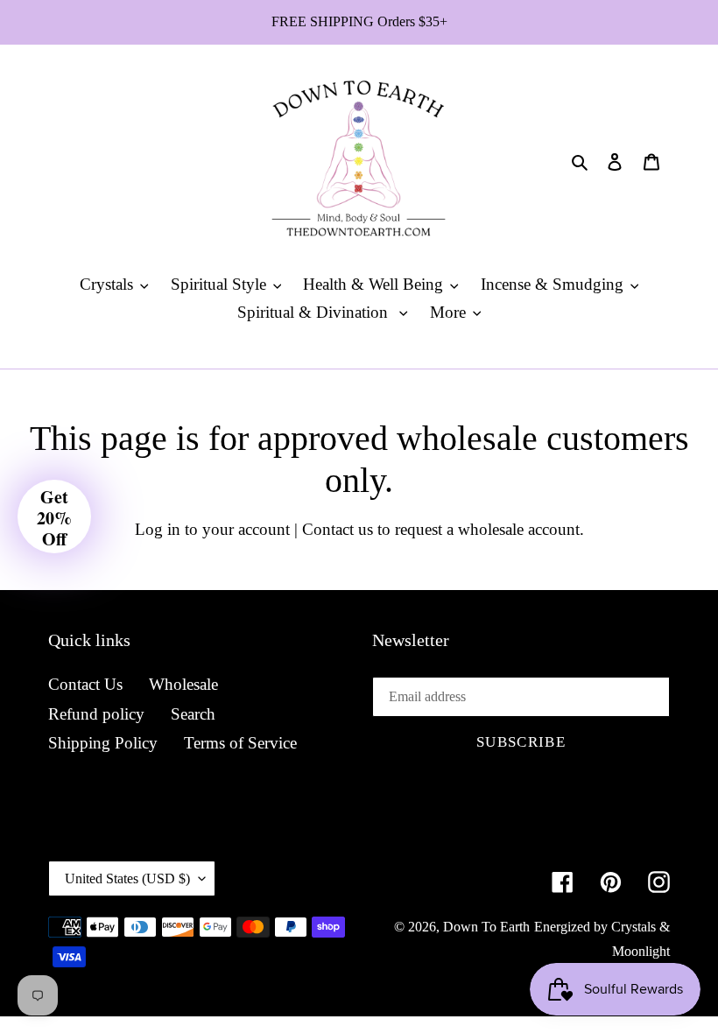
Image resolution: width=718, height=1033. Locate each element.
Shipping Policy (103, 743)
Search (193, 714)
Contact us (337, 529)
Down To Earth (486, 926)
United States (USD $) (127, 878)
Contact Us (85, 684)
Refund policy (96, 714)
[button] (54, 516)
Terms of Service (240, 743)
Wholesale (183, 684)
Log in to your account (212, 529)
